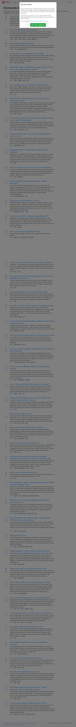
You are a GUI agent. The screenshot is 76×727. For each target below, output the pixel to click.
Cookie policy (36, 21)
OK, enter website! (38, 25)
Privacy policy (44, 21)
